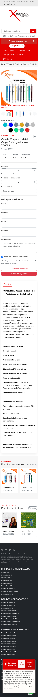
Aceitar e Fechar (29, 664)
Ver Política (21, 663)
